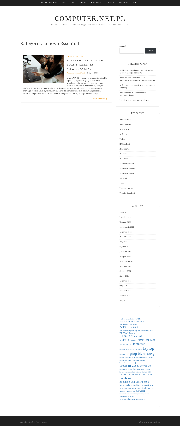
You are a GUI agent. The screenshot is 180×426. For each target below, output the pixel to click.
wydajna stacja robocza (127, 396)
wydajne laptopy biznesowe (132, 399)
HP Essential (125, 149)
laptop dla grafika (125, 360)
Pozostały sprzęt (126, 188)
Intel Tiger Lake (146, 340)
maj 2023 (123, 212)
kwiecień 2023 (125, 217)
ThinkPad (122, 391)
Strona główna (49, 3)
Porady (110, 3)
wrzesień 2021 (126, 266)
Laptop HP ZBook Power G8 (135, 365)
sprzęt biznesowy (125, 388)
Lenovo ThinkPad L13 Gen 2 (140, 374)
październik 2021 (127, 261)
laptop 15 (123, 354)
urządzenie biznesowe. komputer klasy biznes (134, 394)
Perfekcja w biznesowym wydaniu (134, 100)
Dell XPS (123, 134)
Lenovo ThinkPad (127, 173)
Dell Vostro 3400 (129, 327)
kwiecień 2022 (125, 237)
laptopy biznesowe (141, 369)
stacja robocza (136, 388)
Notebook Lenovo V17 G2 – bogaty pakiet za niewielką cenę (87, 64)
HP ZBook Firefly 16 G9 (145, 330)
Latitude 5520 (146, 372)
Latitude (138, 372)
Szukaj (123, 46)
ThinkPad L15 (130, 391)
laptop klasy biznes (126, 369)
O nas (136, 3)
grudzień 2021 (126, 251)
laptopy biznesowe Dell (127, 372)
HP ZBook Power (127, 333)
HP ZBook (124, 159)
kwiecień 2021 (125, 291)
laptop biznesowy (141, 354)
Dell (64, 3)
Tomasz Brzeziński (76, 73)
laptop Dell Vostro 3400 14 (144, 357)
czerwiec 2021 (126, 281)
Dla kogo (123, 3)
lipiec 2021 (124, 276)
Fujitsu (123, 139)
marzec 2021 (125, 296)
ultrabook (140, 391)
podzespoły (125, 385)
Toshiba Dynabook (127, 193)
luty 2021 (123, 300)
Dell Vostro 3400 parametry (128, 330)
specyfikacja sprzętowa (142, 385)
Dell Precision (126, 124)
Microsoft (96, 3)
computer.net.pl (90, 19)
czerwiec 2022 (126, 232)
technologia (147, 388)
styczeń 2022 (125, 247)
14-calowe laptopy (129, 319)
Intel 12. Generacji (128, 340)
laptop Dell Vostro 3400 (127, 357)
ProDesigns (155, 422)
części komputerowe (129, 321)
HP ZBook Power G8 (131, 336)
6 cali (121, 319)
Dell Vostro (124, 129)
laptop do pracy (139, 360)
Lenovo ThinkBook (127, 168)
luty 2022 (123, 242)
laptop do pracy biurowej (128, 363)
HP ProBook (124, 154)
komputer (138, 343)
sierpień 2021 (125, 271)
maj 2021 (123, 286)
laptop (148, 348)
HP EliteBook (125, 144)
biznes (139, 319)
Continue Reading (100, 99)
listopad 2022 (125, 222)
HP (73, 3)
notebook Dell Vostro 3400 (134, 381)
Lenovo (82, 3)
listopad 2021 (125, 256)
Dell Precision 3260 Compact (129, 324)
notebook (125, 378)
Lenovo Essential (75, 56)
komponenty (125, 344)
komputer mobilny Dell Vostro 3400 (131, 349)
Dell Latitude (125, 119)
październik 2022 (127, 227)
